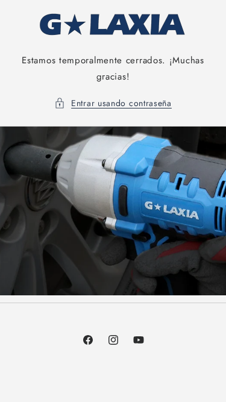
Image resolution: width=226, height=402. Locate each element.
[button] (113, 103)
